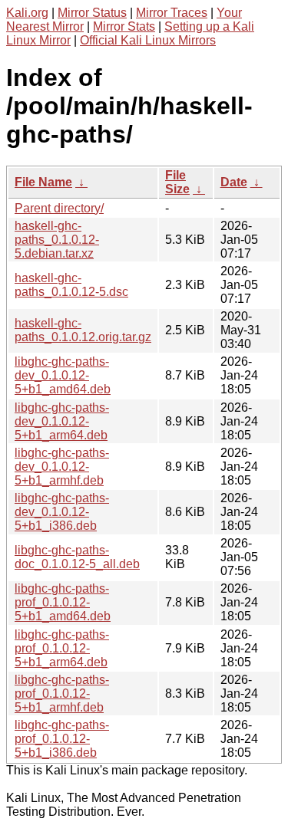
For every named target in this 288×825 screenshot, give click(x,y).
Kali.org (27, 12)
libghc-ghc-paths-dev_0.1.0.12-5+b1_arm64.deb (62, 421)
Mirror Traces (171, 12)
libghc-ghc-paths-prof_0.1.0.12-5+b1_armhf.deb (62, 693)
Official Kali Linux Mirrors (148, 40)
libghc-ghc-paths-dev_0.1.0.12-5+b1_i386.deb (62, 511)
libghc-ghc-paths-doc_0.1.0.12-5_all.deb (77, 557)
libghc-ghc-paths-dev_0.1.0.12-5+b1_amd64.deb (63, 375)
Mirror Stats (124, 26)
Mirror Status (92, 12)
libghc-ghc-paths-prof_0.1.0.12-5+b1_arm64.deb (62, 648)
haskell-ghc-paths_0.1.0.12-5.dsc (71, 284)
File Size (177, 182)
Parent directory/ (59, 208)
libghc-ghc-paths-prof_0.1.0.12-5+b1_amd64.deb (63, 602)
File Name (43, 182)
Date (233, 182)
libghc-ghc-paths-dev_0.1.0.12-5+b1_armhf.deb (62, 466)
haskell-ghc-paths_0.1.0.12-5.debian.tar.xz (57, 239)
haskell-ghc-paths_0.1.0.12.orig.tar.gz (83, 330)
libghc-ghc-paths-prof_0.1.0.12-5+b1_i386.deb (62, 738)
